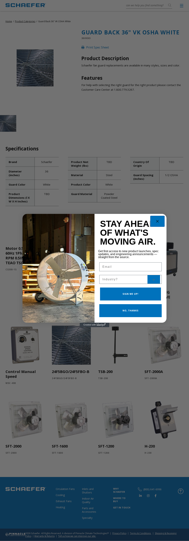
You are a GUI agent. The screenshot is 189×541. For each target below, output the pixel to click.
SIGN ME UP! (130, 293)
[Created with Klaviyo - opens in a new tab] (94, 325)
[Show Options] (153, 279)
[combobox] (124, 279)
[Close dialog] (157, 221)
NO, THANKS (130, 310)
